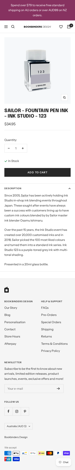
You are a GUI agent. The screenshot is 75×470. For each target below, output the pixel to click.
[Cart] (69, 26)
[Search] (13, 26)
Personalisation (14, 322)
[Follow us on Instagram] (17, 411)
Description (12, 188)
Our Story (10, 307)
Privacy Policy (50, 351)
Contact (9, 329)
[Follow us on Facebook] (8, 411)
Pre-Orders (49, 315)
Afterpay (10, 343)
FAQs (45, 307)
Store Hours (12, 336)
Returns (46, 336)
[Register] (58, 388)
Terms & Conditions (54, 343)
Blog (7, 315)
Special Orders (51, 322)
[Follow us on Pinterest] (25, 411)
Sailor (25, 195)
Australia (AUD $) (17, 426)
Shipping (47, 329)
